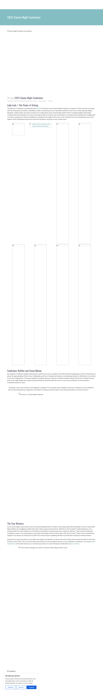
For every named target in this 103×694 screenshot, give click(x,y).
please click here (74, 544)
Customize (10, 687)
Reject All (21, 687)
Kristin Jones (32, 101)
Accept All (31, 687)
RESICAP (39, 108)
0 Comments (42, 101)
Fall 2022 (23, 101)
